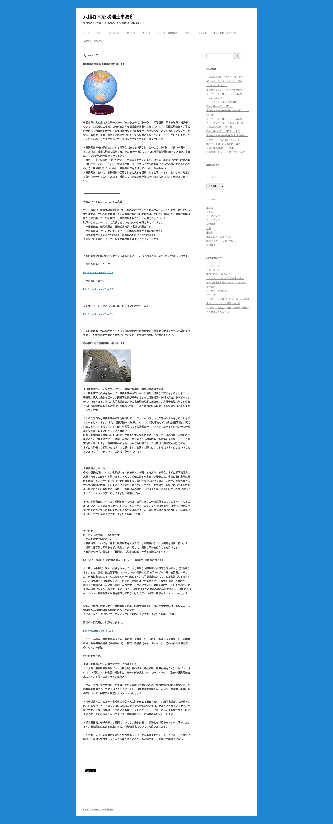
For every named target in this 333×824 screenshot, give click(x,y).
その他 (209, 207)
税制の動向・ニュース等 (218, 236)
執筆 (208, 228)
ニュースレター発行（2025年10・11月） (227, 123)
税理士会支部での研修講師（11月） (224, 144)
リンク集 (202, 33)
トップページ (213, 266)
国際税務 (210, 224)
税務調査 (210, 245)
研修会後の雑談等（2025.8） (221, 148)
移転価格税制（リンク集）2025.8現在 (225, 152)
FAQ (98, 33)
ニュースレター (214, 220)
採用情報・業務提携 (92, 41)
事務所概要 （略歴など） (225, 33)
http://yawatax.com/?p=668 (98, 289)
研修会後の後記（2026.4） (219, 106)
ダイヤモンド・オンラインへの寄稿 (224, 119)
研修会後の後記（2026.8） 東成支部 (224, 77)
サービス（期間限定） (167, 33)
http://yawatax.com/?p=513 (98, 630)
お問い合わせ (113, 33)
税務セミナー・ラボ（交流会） (222, 241)
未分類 (209, 232)
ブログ (188, 33)
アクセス (131, 33)
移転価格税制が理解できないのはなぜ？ (226, 282)
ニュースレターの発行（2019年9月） (225, 278)
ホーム (86, 33)
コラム (209, 211)
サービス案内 (213, 216)
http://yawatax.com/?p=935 (98, 314)
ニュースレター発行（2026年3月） (224, 102)
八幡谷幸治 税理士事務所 (108, 16)
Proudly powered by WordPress (98, 809)
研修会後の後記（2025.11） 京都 (223, 131)
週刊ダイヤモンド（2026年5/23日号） (225, 89)
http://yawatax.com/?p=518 (98, 272)
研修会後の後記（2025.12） (220, 127)
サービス (146, 33)
